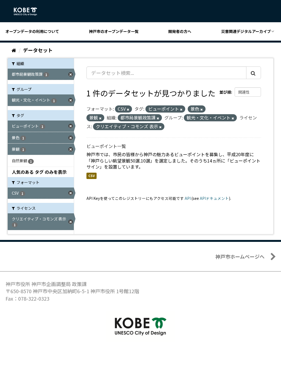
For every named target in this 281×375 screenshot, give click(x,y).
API (188, 198)
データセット (38, 50)
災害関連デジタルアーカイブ (246, 31)
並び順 (225, 92)
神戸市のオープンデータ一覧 (114, 31)
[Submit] (253, 72)
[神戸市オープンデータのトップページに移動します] (28, 11)
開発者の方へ (179, 31)
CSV (91, 175)
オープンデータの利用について (32, 31)
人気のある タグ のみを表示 (39, 172)
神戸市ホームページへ (240, 256)
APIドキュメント (214, 198)
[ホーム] (14, 50)
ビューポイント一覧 (106, 146)
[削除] (128, 109)
